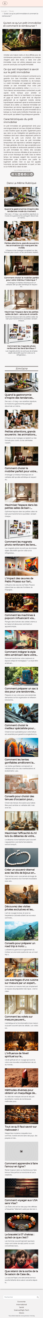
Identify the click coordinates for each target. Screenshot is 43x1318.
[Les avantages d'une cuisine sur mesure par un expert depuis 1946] (21, 968)
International (21, 1305)
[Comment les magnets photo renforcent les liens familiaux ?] (21, 334)
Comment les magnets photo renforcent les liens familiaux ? (21, 347)
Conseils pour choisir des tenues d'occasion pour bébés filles (19, 799)
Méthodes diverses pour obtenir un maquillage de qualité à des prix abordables (20, 1095)
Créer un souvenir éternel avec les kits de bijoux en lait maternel (20, 872)
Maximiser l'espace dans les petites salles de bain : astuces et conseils (21, 313)
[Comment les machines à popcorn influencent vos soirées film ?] (21, 603)
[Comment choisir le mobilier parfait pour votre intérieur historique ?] (21, 265)
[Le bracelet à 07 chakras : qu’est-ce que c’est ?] (21, 1222)
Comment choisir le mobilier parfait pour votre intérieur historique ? (21, 278)
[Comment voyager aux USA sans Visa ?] (21, 1188)
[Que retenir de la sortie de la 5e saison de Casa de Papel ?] (21, 1259)
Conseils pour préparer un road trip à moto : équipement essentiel (20, 946)
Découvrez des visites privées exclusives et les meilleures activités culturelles (19, 911)
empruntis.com (34, 88)
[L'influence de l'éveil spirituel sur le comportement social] (21, 1041)
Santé (21, 1307)
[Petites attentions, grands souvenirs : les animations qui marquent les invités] (21, 231)
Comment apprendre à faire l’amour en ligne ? (21, 1165)
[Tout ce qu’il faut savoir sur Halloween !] (21, 1114)
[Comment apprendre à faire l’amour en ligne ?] (21, 1151)
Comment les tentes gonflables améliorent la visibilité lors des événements (19, 764)
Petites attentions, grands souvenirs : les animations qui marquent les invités (21, 245)
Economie (22, 1302)
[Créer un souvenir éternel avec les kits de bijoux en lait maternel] (21, 857)
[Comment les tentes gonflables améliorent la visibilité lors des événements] (21, 747)
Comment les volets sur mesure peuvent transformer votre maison (20, 1019)
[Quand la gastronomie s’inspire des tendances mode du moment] (21, 197)
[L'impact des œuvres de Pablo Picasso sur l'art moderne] (21, 566)
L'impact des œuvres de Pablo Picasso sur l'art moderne (19, 581)
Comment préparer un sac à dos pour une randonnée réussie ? (21, 691)
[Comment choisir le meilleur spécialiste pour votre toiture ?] (21, 713)
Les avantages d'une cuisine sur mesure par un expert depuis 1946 (21, 982)
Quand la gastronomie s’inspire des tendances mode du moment (21, 210)
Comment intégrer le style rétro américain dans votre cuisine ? (20, 654)
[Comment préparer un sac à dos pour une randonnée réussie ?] (21, 676)
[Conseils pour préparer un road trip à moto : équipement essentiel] (21, 931)
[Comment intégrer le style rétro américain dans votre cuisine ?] (21, 639)
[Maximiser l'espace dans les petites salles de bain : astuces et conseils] (21, 300)
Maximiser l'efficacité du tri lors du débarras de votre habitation (21, 836)
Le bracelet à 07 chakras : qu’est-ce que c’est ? (19, 1236)
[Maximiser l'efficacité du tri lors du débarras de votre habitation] (21, 821)
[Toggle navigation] (4, 3)
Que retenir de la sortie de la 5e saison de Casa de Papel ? (21, 1274)
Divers (11, 11)
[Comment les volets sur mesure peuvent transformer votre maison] (21, 1004)
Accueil (4, 11)
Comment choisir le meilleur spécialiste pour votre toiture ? (19, 728)
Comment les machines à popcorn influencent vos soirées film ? (20, 618)
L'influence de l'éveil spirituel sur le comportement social (17, 1056)
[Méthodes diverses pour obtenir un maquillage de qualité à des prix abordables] (21, 1078)
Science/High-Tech (21, 1310)
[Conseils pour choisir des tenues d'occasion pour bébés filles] (21, 784)
